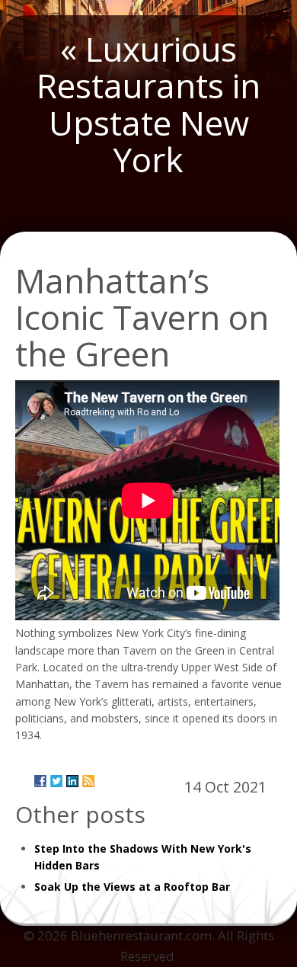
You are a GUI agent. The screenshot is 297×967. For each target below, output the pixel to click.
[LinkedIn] (72, 781)
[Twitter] (56, 781)
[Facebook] (40, 781)
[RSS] (88, 781)
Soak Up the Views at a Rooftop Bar (132, 886)
